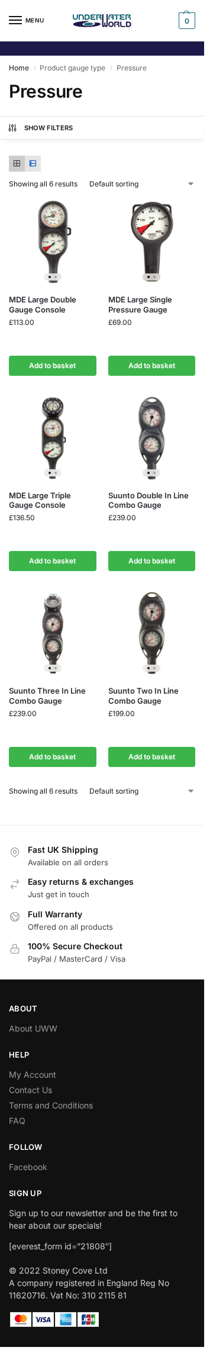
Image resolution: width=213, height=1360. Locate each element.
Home (19, 67)
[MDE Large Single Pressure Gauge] (152, 242)
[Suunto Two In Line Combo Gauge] (152, 632)
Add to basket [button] (52, 365)
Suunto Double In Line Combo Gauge (148, 500)
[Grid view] (17, 164)
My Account (32, 1074)
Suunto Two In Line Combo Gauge (143, 695)
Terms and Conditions (51, 1105)
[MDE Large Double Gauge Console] (52, 242)
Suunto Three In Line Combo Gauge (47, 695)
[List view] (33, 164)
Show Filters (48, 128)
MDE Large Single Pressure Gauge (140, 304)
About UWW (33, 1028)
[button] (185, 20)
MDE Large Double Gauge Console (42, 304)
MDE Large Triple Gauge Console (40, 500)
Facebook (28, 1167)
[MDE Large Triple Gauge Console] (52, 437)
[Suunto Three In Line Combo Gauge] (52, 632)
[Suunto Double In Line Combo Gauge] (152, 437)
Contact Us (30, 1090)
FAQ (17, 1121)
